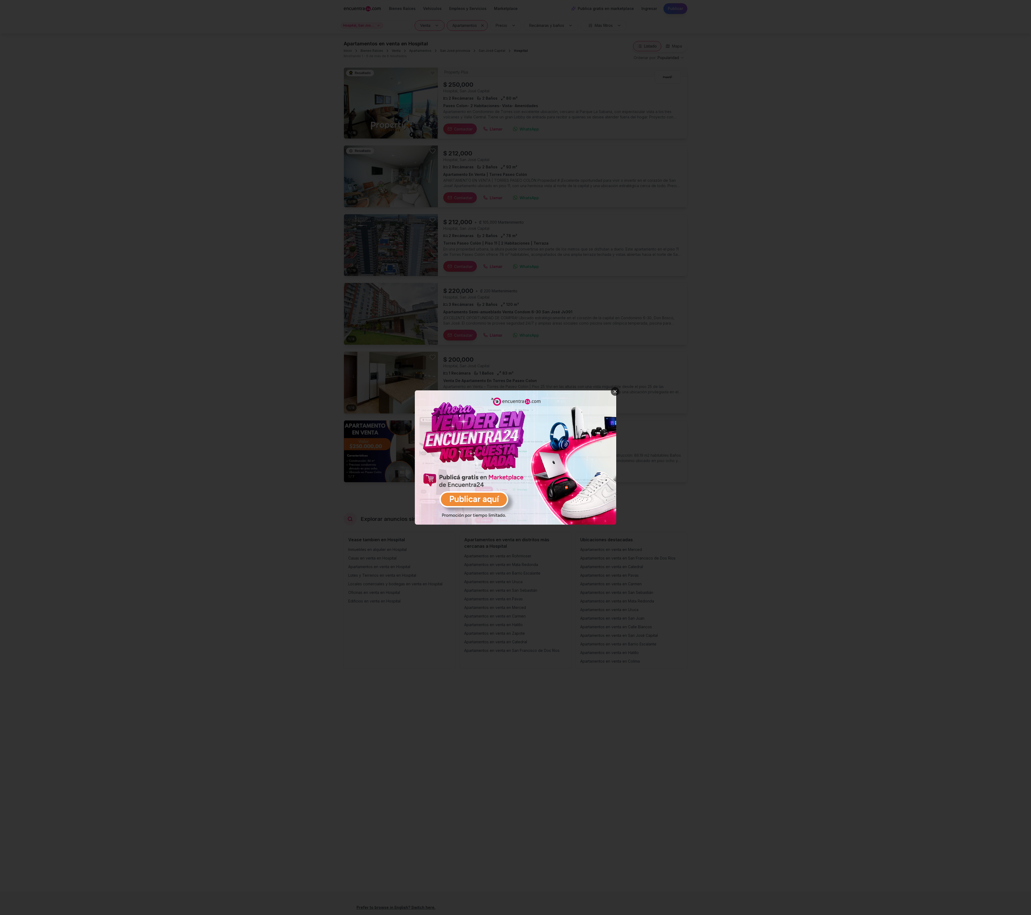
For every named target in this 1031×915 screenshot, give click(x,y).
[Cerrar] (615, 391)
